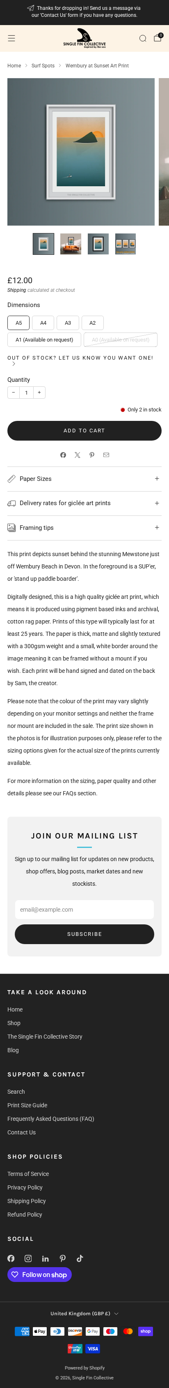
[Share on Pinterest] (91, 454)
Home (15, 1009)
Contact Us (21, 1132)
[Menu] (11, 38)
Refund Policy (24, 1214)
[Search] (143, 38)
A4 (43, 323)
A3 (68, 323)
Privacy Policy (25, 1187)
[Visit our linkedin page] (45, 1258)
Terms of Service (28, 1174)
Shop (14, 1023)
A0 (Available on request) (121, 340)
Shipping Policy (26, 1201)
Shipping (16, 290)
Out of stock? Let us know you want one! (80, 358)
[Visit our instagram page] (28, 1258)
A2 (92, 323)
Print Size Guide (27, 1105)
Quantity (18, 379)
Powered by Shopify (85, 1368)
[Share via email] (106, 454)
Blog (13, 1050)
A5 (19, 323)
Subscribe (84, 934)
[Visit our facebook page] (10, 1258)
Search (16, 1091)
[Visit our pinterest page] (62, 1258)
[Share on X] (77, 454)
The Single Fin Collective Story (44, 1036)
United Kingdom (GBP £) (80, 1313)
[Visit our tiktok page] (79, 1258)
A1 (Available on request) (44, 340)
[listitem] (84, 12)
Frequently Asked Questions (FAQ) (50, 1118)
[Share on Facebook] (63, 454)
